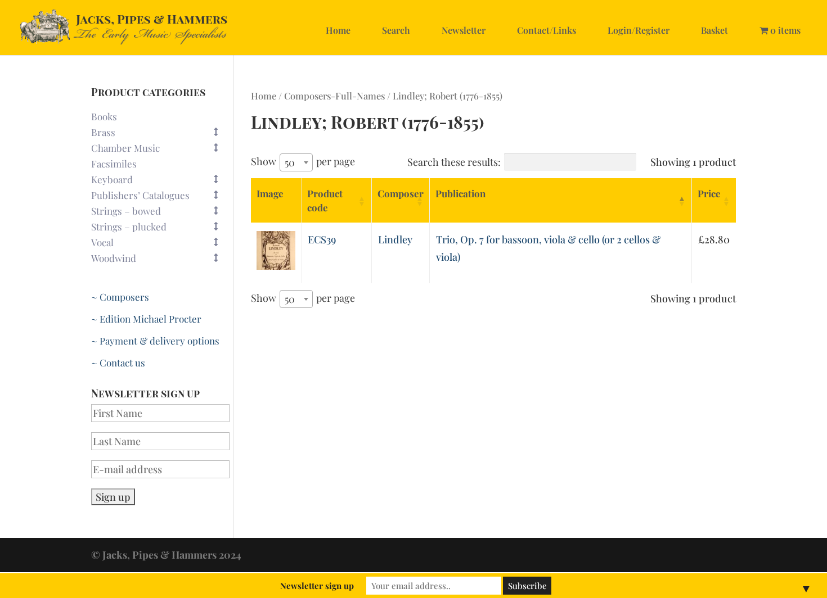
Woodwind (113, 258)
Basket (714, 30)
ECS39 (322, 239)
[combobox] (296, 162)
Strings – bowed (126, 211)
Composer (400, 193)
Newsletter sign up (317, 585)
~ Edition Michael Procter (146, 318)
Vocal (102, 242)
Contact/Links (546, 30)
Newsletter (464, 30)
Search (396, 30)
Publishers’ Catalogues (140, 195)
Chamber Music (125, 148)
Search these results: (454, 162)
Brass (103, 132)
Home (338, 30)
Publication (460, 193)
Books (104, 116)
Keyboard (112, 179)
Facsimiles (114, 163)
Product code (325, 200)
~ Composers (120, 297)
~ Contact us (118, 362)
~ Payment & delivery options (155, 340)
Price (709, 193)
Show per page (303, 162)
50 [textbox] (290, 162)
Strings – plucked (129, 226)
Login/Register (638, 30)
